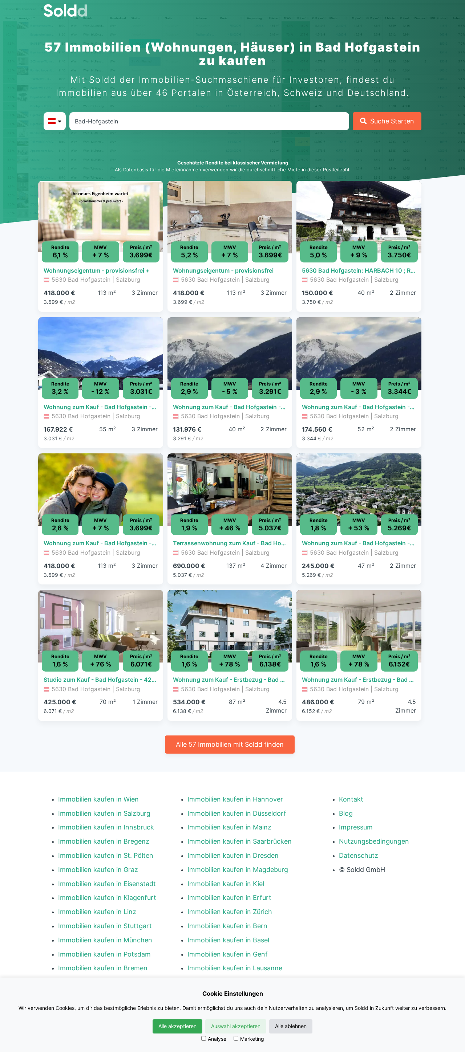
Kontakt (351, 799)
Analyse (217, 1039)
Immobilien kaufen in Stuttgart (105, 926)
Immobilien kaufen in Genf (227, 954)
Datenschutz (358, 855)
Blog (346, 813)
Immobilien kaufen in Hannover (235, 799)
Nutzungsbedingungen (374, 841)
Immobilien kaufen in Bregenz (103, 841)
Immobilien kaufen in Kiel (225, 884)
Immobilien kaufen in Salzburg (104, 813)
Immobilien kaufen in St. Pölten (105, 855)
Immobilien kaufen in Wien (98, 799)
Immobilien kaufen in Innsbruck (106, 827)
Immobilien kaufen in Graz (98, 869)
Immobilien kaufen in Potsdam (104, 954)
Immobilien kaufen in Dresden (233, 855)
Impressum (356, 827)
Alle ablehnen (291, 1026)
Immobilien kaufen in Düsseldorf (236, 813)
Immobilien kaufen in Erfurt (229, 897)
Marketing (252, 1039)
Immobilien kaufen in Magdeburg (237, 869)
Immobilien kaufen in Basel (228, 940)
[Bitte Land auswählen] (55, 121)
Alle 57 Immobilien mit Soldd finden (230, 744)
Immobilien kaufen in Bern (227, 926)
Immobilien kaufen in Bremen (102, 968)
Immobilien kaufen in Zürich (229, 912)
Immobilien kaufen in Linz (97, 912)
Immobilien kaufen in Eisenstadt (107, 884)
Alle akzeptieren (177, 1026)
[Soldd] (71, 10)
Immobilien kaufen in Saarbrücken (239, 841)
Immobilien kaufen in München (105, 940)
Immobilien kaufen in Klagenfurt (107, 897)
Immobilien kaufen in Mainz (229, 827)
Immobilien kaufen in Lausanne (234, 968)
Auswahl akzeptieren (235, 1026)
